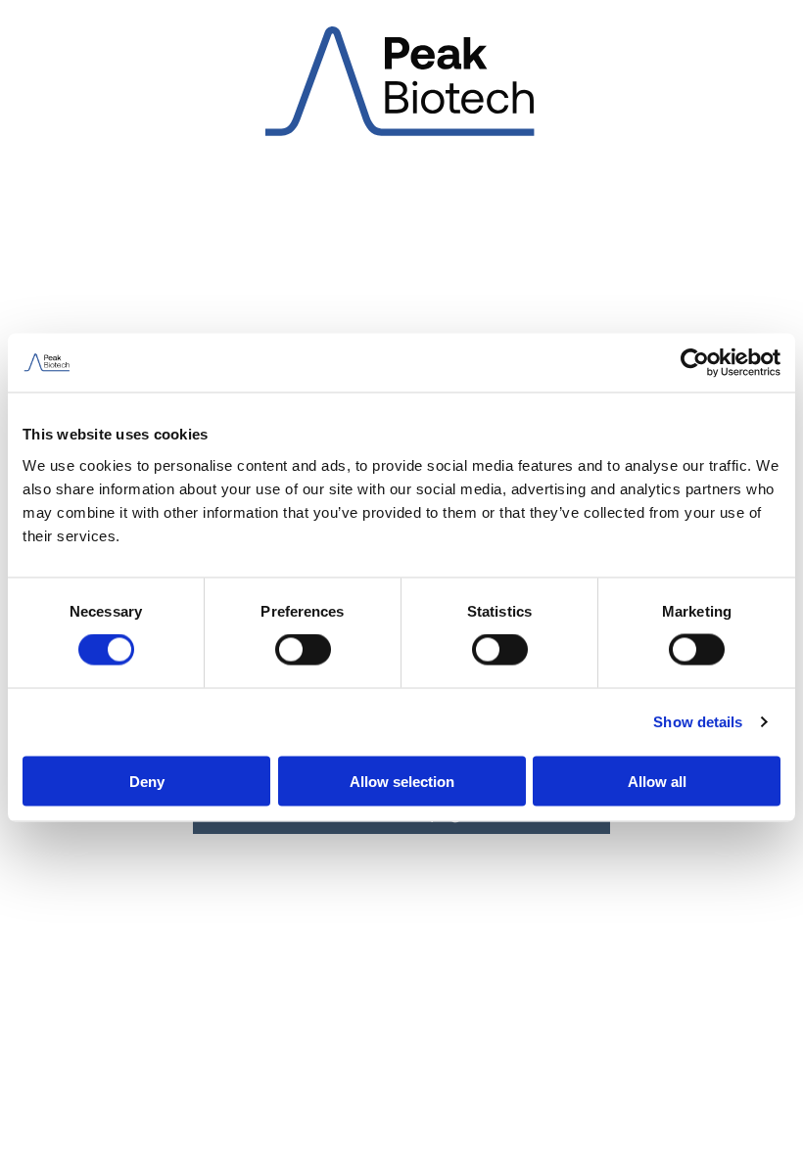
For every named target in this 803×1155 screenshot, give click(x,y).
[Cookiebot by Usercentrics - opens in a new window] (694, 363)
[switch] (303, 650)
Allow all (657, 780)
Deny (147, 780)
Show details (697, 722)
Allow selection (402, 780)
